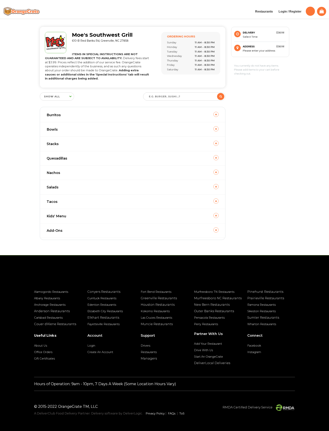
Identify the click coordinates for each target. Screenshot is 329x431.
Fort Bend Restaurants (156, 292)
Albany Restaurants (47, 298)
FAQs (171, 413)
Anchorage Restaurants (49, 304)
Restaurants (149, 352)
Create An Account (100, 352)
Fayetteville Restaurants (103, 324)
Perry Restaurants (206, 324)
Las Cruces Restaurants (156, 317)
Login (91, 345)
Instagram (254, 352)
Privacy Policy (155, 413)
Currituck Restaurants (101, 298)
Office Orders (43, 352)
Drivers (145, 345)
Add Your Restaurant (208, 343)
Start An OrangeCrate (208, 356)
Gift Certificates (44, 358)
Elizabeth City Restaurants (105, 311)
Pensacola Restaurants (209, 317)
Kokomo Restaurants (155, 311)
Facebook (254, 345)
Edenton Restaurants (101, 304)
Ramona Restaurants (261, 304)
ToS (181, 413)
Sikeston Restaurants (261, 311)
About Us (40, 345)
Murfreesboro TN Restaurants (214, 292)
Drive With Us (203, 350)
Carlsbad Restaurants (48, 317)
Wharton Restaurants (261, 324)
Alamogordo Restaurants (51, 292)
